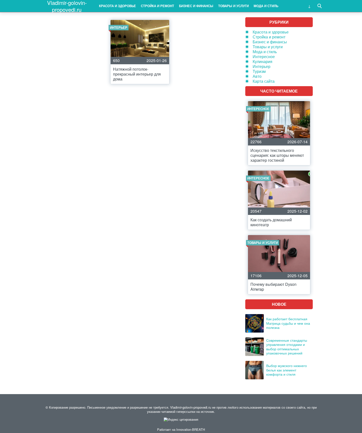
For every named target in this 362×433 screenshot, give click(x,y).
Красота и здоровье (117, 5)
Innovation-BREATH (190, 429)
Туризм (259, 71)
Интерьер (261, 66)
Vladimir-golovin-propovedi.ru (67, 6)
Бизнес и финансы (196, 5)
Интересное (264, 56)
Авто (257, 76)
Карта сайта (264, 81)
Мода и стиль (266, 5)
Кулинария (262, 61)
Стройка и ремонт (157, 5)
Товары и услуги (233, 5)
